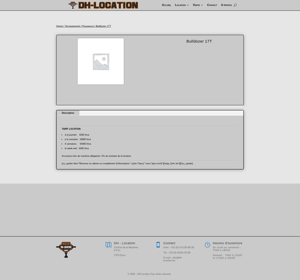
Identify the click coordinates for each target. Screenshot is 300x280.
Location (180, 4)
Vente (196, 4)
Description (68, 113)
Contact (212, 4)
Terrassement (72, 26)
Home (59, 26)
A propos (226, 4)
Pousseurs (88, 26)
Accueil (166, 4)
